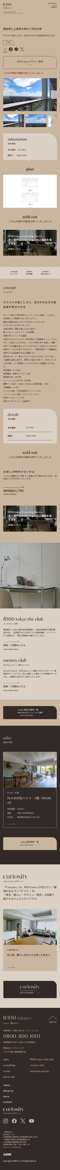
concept (14, 273)
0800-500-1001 (21, 1036)
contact (45, 273)
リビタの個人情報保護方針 (14, 1052)
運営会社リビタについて (13, 1048)
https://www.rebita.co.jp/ (12, 1147)
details (29, 273)
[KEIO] (7, 1154)
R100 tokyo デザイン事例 (30, 62)
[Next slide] (54, 94)
